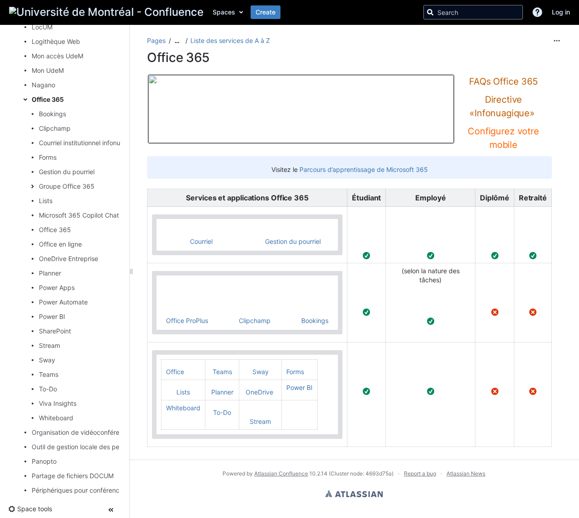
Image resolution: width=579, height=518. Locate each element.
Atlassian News (465, 473)
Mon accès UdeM (57, 56)
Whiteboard (56, 418)
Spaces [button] (224, 12)
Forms (48, 157)
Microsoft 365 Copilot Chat (79, 215)
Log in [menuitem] (561, 12)
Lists (45, 200)
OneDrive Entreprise (68, 258)
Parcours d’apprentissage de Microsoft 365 (363, 169)
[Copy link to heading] (506, 95)
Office (175, 371)
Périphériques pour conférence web (85, 490)
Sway (47, 360)
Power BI (52, 316)
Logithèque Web (56, 41)
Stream (49, 345)
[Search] (430, 12)
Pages (156, 40)
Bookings (52, 114)
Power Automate (63, 302)
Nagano (43, 85)
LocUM (42, 27)
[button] (537, 12)
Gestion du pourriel (67, 172)
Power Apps (57, 287)
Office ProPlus (187, 320)
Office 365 (48, 99)
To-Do (48, 389)
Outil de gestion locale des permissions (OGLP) (101, 447)
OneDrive (259, 392)
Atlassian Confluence (281, 473)
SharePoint (55, 331)
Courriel (193, 241)
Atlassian (354, 493)
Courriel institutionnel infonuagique (90, 143)
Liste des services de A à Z (230, 40)
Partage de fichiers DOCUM (73, 476)
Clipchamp (55, 128)
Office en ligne (60, 244)
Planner (50, 273)
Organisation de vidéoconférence (81, 432)
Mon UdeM (48, 70)
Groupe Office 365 (67, 186)
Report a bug (420, 473)
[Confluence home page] (106, 12)
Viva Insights (57, 403)
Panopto (44, 461)
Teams (48, 374)
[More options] (556, 41)
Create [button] (265, 12)
